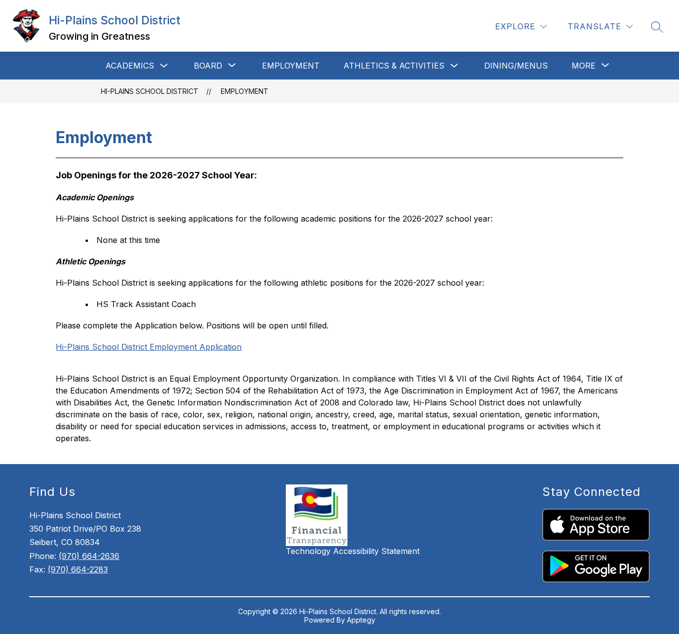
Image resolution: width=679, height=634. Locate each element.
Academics (129, 66)
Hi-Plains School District (149, 91)
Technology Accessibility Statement (353, 551)
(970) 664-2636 (89, 556)
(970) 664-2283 (78, 569)
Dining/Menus (516, 66)
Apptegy (361, 620)
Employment (291, 66)
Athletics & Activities (393, 66)
